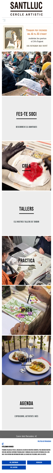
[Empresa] (26, 8)
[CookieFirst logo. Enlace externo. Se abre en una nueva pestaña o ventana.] (3, 444)
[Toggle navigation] (3, 20)
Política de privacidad (44, 441)
